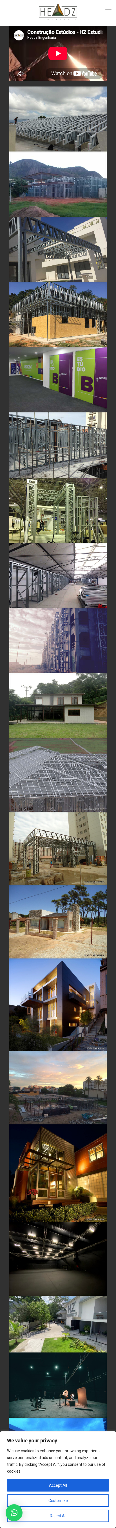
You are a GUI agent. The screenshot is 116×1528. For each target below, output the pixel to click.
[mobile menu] (108, 11)
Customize (58, 1500)
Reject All (58, 1516)
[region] (58, 1479)
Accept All (58, 1485)
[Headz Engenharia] (58, 11)
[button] (14, 1512)
